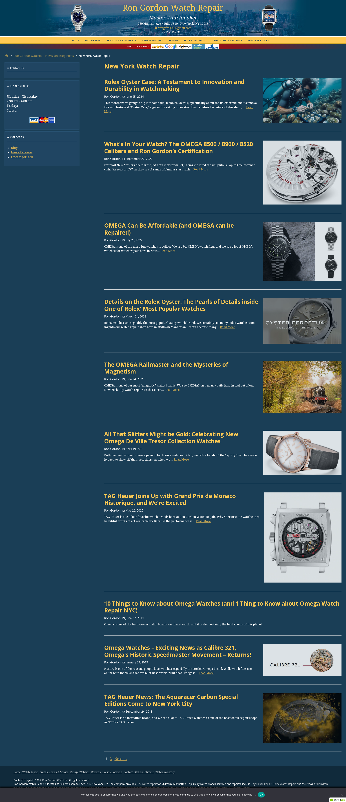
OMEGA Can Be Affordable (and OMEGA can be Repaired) (169, 228)
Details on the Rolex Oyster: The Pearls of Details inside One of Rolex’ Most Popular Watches (181, 305)
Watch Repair (93, 40)
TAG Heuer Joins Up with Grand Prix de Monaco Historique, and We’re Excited (170, 499)
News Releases (21, 152)
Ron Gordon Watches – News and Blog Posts (44, 56)
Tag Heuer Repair (261, 784)
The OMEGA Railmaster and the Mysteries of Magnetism (166, 368)
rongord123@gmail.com (174, 28)
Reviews (173, 40)
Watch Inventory (258, 40)
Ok (261, 794)
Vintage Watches (152, 40)
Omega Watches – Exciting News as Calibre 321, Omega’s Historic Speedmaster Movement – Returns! (177, 651)
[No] (341, 795)
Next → (120, 759)
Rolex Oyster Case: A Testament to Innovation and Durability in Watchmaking (174, 85)
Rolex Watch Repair (284, 784)
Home (75, 40)
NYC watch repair (146, 784)
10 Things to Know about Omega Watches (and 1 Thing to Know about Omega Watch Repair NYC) (222, 606)
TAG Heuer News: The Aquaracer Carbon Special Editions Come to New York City (171, 700)
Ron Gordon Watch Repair (173, 8)
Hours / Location (194, 40)
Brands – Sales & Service (121, 40)
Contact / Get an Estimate (226, 40)
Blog (14, 148)
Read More (200, 169)
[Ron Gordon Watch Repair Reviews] (185, 46)
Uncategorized (22, 157)
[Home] (7, 56)
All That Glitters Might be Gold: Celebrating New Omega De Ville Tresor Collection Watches (171, 437)
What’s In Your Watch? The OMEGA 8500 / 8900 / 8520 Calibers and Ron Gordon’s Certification (178, 147)
